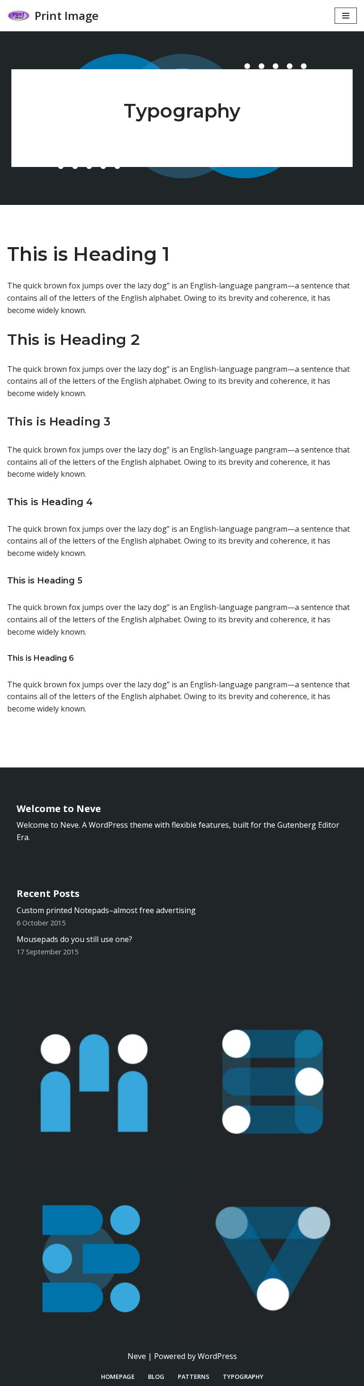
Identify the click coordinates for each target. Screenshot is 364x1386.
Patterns (193, 1376)
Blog (156, 1376)
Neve (136, 1356)
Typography (243, 1376)
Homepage (118, 1376)
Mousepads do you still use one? (74, 939)
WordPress (217, 1356)
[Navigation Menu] (346, 16)
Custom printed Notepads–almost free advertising (106, 910)
